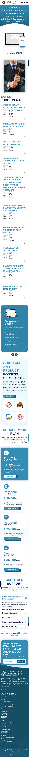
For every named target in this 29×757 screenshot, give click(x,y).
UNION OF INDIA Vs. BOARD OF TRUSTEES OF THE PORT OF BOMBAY (14, 107)
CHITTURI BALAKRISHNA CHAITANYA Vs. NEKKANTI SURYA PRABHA (14, 208)
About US (3, 697)
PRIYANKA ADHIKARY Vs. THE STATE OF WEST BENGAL (14, 230)
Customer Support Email (13, 622)
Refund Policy (4, 711)
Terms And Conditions (7, 706)
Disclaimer (4, 708)
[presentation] (12, 354)
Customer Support (6, 701)
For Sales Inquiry (9, 626)
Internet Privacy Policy (7, 704)
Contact (3, 699)
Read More (4, 690)
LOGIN (26, 2)
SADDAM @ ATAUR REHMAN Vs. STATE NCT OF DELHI (13, 160)
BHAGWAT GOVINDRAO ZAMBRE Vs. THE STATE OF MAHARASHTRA (13, 268)
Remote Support (9, 613)
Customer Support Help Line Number (12, 598)
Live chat (6, 617)
